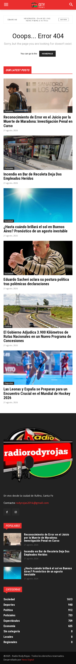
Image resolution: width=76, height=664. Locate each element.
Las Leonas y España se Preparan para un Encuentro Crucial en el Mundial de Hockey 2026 (37, 393)
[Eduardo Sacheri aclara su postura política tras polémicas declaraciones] (38, 258)
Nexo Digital (28, 659)
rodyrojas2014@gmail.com (32, 503)
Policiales (9, 111)
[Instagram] (15, 512)
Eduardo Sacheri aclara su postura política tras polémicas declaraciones (36, 281)
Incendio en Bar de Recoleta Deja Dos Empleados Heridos (33, 176)
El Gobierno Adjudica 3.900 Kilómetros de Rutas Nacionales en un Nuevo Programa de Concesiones (37, 336)
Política (8, 326)
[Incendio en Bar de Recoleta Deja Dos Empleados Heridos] (38, 153)
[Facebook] (7, 512)
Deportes (9, 383)
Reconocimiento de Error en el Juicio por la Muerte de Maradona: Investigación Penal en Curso (38, 121)
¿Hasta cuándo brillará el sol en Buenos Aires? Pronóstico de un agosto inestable (36, 229)
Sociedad (9, 221)
